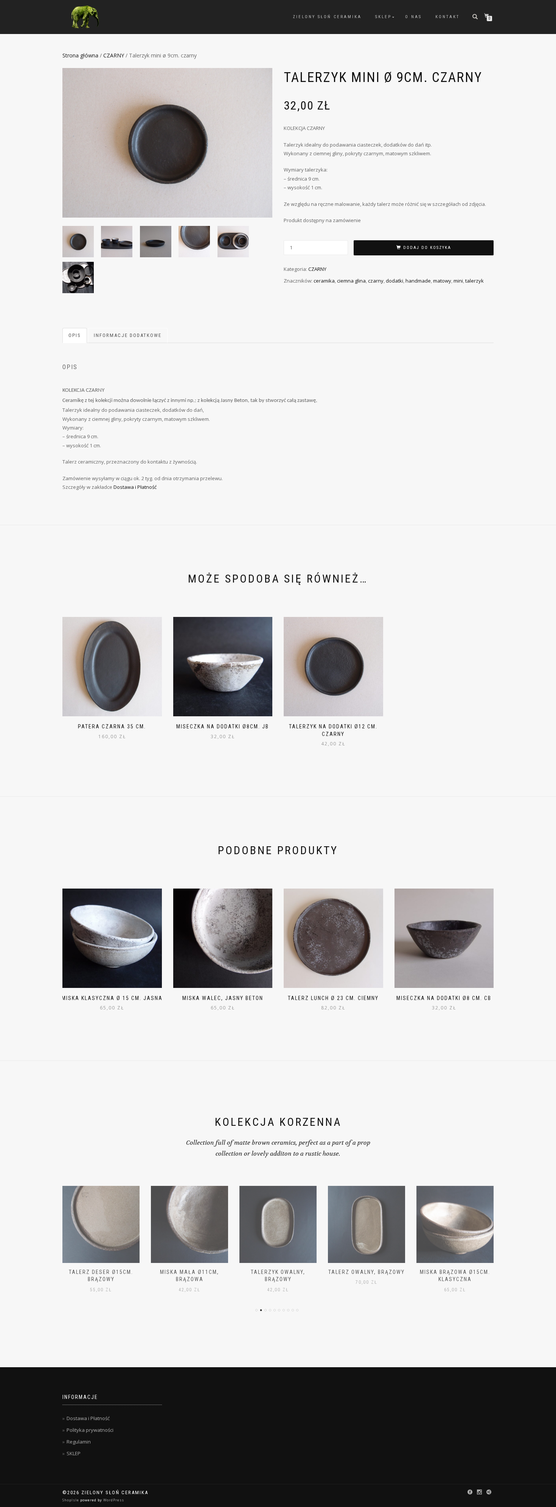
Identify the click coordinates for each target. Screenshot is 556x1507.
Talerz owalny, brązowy (366, 1272)
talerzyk (474, 280)
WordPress (113, 1500)
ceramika (324, 280)
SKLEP (383, 16)
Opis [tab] (74, 335)
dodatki (394, 280)
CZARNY (113, 55)
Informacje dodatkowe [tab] (128, 335)
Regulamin (79, 1441)
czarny (376, 280)
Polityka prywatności (90, 1430)
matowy (442, 280)
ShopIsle (71, 1500)
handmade (418, 280)
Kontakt (447, 16)
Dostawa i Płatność (135, 487)
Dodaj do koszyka (427, 247)
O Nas (413, 16)
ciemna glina (351, 280)
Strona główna (80, 55)
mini (458, 280)
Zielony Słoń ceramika (327, 16)
